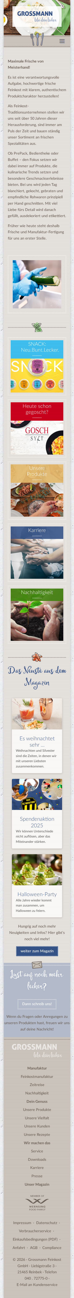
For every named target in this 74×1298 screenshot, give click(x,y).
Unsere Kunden (37, 1126)
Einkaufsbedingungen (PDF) (35, 1239)
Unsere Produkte (37, 1110)
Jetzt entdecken (37, 448)
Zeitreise (37, 1085)
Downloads (37, 1160)
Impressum (22, 1223)
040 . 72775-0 (36, 1278)
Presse (37, 1176)
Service (37, 1151)
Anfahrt (19, 1248)
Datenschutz (46, 1223)
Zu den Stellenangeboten (39, 572)
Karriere (37, 1168)
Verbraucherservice (35, 1231)
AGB (34, 1248)
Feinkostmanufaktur (37, 1077)
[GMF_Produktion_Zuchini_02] (37, 307)
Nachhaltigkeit (37, 1093)
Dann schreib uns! (37, 1004)
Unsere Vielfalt (37, 1118)
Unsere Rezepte (37, 1135)
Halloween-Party (37, 894)
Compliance (51, 1248)
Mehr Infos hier (37, 386)
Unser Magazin (37, 1184)
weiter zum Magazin (37, 951)
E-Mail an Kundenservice (37, 1285)
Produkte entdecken (37, 510)
